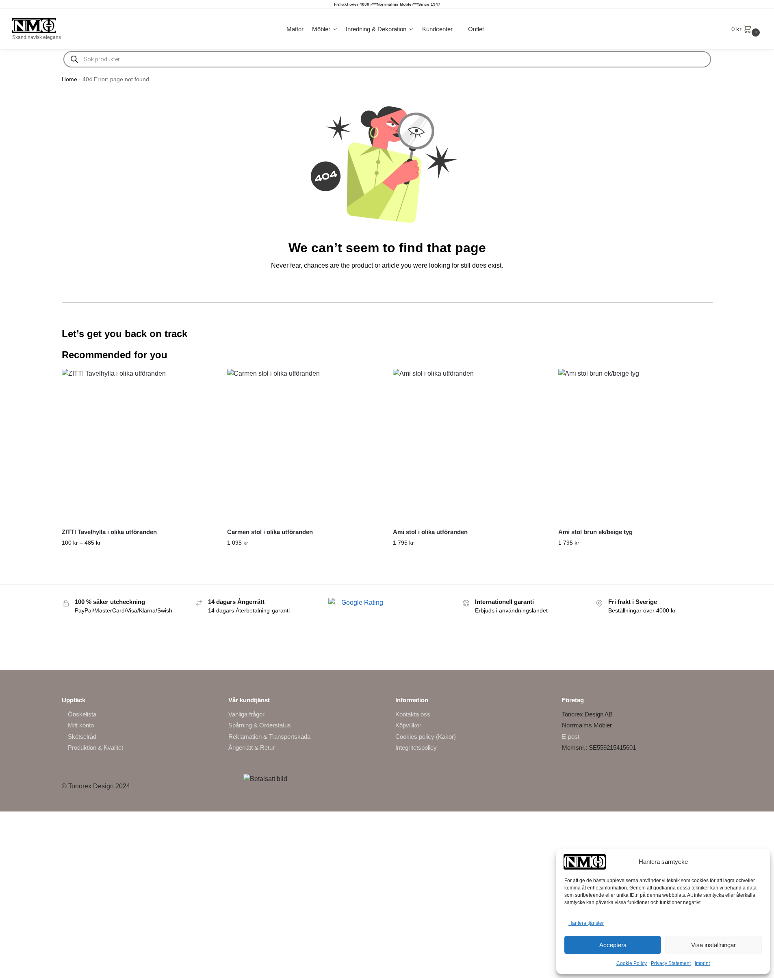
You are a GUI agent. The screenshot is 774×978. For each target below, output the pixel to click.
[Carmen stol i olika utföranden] (304, 445)
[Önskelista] (203, 381)
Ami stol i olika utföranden (430, 531)
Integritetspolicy (416, 747)
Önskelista (82, 714)
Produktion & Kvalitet (95, 747)
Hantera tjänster (586, 923)
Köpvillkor (408, 725)
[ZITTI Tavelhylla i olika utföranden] (138, 445)
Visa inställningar (713, 944)
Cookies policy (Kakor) (425, 736)
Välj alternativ (138, 560)
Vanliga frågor (246, 714)
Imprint (702, 963)
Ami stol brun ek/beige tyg (595, 531)
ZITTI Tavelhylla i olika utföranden (109, 531)
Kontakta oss (412, 714)
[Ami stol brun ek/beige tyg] (635, 445)
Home (69, 79)
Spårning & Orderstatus (259, 725)
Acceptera (613, 944)
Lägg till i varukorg (635, 560)
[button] (746, 29)
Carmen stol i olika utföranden (270, 531)
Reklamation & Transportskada (269, 736)
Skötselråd (82, 736)
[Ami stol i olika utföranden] (469, 445)
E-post (570, 736)
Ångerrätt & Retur (251, 747)
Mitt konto (81, 725)
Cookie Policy (631, 963)
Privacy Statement (671, 963)
